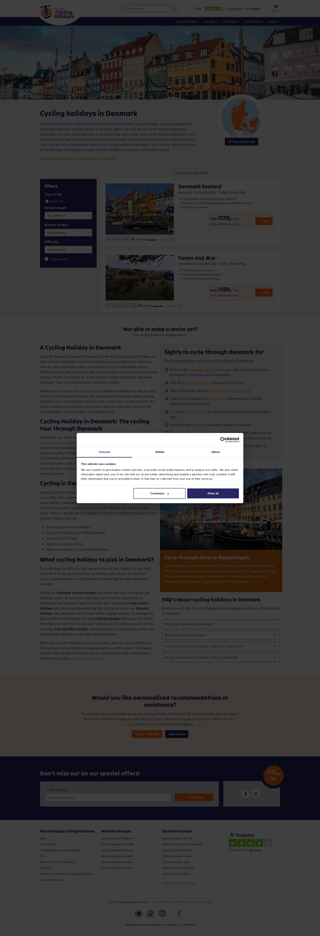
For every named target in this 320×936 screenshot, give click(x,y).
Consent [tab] (104, 451)
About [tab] (215, 451)
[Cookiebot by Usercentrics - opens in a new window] (223, 440)
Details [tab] (160, 451)
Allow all (213, 493)
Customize (157, 493)
